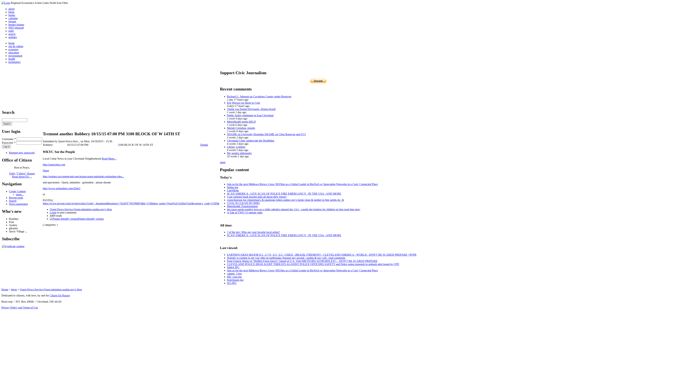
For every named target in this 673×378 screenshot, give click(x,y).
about (11, 8)
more (223, 162)
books (11, 15)
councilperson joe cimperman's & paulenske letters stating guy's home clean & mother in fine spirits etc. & (285, 199)
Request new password (22, 152)
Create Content (17, 191)
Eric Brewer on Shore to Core (243, 102)
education (13, 52)
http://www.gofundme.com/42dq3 (61, 188)
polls (11, 30)
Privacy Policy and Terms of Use (19, 307)
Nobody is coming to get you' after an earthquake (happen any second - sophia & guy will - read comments (286, 257)
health (11, 58)
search (11, 34)
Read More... (109, 158)
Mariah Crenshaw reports (241, 128)
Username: (9, 139)
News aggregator (18, 203)
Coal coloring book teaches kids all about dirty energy (257, 196)
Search (12, 200)
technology (14, 62)
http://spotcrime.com (54, 164)
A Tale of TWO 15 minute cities (245, 212)
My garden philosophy (239, 153)
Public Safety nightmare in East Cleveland (250, 115)
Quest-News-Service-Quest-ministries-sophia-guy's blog (81, 209)
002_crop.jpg (234, 276)
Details (204, 144)
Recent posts (16, 197)
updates (12, 37)
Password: (8, 142)
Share (46, 170)
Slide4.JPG (233, 267)
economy (13, 49)
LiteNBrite (233, 190)
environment (15, 55)
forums (12, 21)
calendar (13, 18)
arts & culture (15, 46)
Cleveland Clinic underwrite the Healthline (250, 140)
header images (16, 24)
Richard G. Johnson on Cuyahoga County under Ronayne (259, 96)
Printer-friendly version (91, 218)
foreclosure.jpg (235, 279)
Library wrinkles (236, 146)
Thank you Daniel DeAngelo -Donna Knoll (251, 109)
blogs (11, 11)
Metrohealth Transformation (242, 206)
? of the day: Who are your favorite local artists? (253, 232)
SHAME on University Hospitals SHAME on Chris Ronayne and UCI (266, 134)
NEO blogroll (16, 27)
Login (53, 212)
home (11, 43)
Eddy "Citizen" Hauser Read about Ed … (22, 175)
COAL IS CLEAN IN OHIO (243, 203)
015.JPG (232, 283)
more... (20, 194)
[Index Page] (5, 2)
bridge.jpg (232, 187)
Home (4, 289)
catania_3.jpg (234, 273)
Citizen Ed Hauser (60, 295)
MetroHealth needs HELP (241, 121)
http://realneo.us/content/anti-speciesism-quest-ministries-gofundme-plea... (83, 176)
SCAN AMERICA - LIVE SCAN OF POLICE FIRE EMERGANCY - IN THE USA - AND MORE (284, 193)
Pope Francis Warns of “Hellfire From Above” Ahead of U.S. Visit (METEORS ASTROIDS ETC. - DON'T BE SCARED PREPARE (302, 261)
